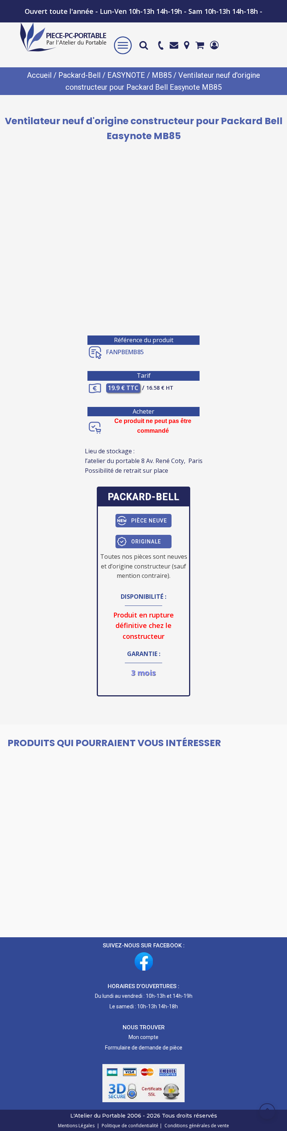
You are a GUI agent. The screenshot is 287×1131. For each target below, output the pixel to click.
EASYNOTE (126, 75)
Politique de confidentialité (128, 1125)
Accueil (39, 75)
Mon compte (143, 1037)
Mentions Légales (77, 1125)
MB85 (162, 75)
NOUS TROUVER (144, 1027)
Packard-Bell (79, 75)
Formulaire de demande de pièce (143, 1048)
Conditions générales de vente (195, 1125)
